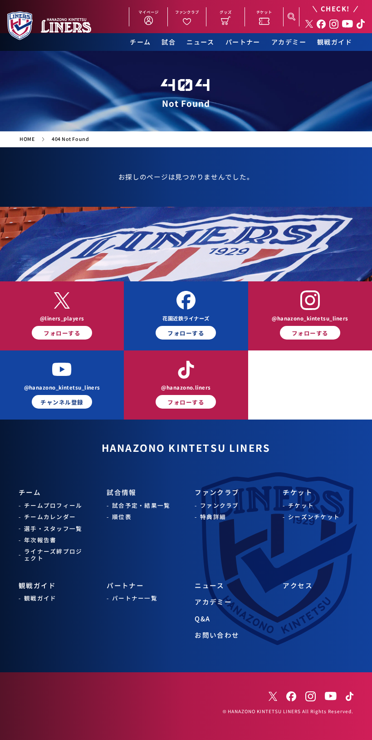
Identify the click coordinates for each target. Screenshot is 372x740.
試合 (169, 42)
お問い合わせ (217, 635)
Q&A (202, 618)
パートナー (242, 42)
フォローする (62, 333)
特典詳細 (213, 516)
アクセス (298, 585)
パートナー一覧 (134, 598)
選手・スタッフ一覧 (53, 528)
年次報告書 (40, 539)
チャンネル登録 (61, 402)
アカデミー (288, 42)
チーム (140, 42)
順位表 (122, 516)
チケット (298, 492)
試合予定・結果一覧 (141, 505)
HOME (27, 139)
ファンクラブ (217, 492)
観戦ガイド (334, 42)
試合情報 (122, 492)
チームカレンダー (50, 516)
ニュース (200, 42)
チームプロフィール (53, 505)
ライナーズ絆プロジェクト (53, 555)
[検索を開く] (291, 16)
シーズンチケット (314, 516)
